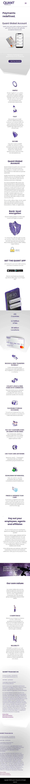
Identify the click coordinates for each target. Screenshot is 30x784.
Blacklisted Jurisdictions (5, 774)
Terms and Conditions (5, 773)
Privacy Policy (3, 772)
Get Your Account (16, 61)
